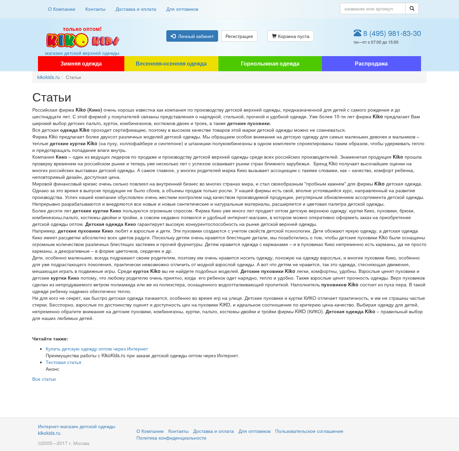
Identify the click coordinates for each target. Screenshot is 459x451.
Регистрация (239, 36)
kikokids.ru (48, 77)
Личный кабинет (194, 36)
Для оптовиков (182, 8)
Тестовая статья (63, 362)
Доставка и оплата (136, 8)
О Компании (61, 8)
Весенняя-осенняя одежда (171, 63)
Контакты (95, 8)
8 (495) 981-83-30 (391, 33)
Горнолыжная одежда (270, 63)
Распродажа (371, 63)
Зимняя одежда (81, 63)
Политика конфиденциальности (171, 437)
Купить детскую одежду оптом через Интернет (97, 348)
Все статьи (44, 378)
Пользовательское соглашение (309, 430)
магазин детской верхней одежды (82, 40)
